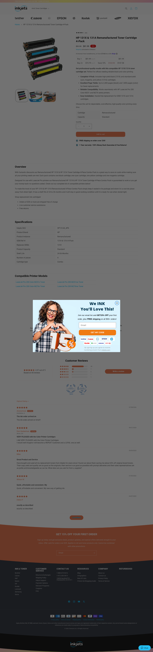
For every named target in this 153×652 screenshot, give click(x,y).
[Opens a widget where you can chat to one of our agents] (144, 648)
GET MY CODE (97, 332)
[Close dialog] (117, 303)
